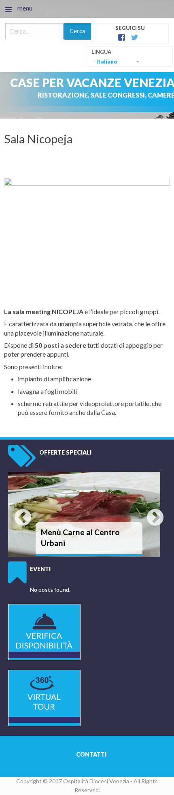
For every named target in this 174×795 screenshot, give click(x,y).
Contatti (91, 754)
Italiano (106, 61)
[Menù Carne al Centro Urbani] (84, 513)
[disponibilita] (44, 631)
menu (24, 8)
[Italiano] (129, 56)
